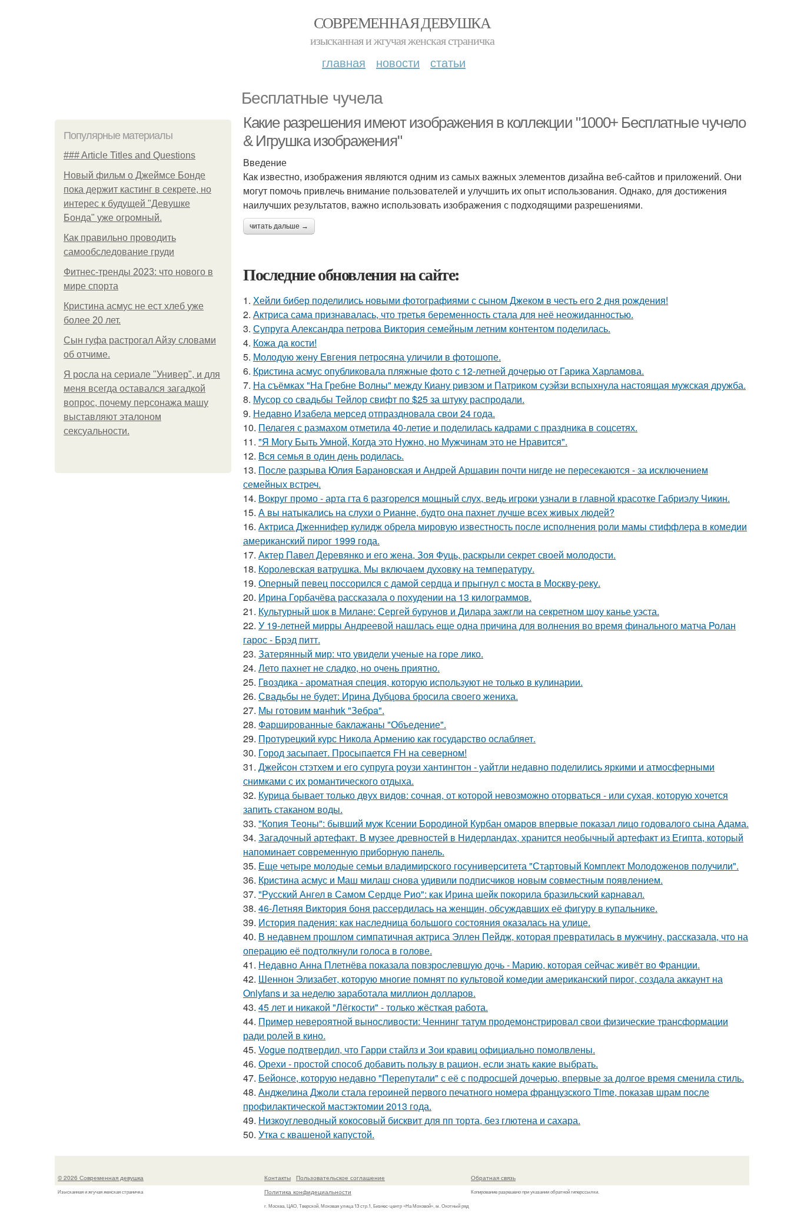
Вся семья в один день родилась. (331, 455)
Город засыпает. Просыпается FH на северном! (362, 752)
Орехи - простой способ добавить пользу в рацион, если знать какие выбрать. (428, 1063)
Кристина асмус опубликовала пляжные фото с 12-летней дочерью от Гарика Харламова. (448, 371)
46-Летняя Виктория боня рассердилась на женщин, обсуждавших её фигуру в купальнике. (457, 908)
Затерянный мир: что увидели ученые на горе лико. (370, 653)
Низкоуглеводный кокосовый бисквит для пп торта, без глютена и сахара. (419, 1120)
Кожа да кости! (285, 342)
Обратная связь (493, 1178)
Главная (344, 62)
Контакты (277, 1178)
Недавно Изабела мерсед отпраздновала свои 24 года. (374, 413)
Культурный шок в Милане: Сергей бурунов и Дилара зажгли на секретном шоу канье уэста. (458, 611)
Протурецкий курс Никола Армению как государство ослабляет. (397, 738)
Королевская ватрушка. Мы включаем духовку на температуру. (396, 569)
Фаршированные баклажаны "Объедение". (352, 724)
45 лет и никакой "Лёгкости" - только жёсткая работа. (373, 1007)
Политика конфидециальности (307, 1192)
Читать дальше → (279, 226)
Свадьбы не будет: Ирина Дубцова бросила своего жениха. (388, 696)
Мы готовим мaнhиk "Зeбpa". (321, 710)
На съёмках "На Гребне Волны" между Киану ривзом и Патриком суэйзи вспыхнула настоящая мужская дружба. (499, 385)
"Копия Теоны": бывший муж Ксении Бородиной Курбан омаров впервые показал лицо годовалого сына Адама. (503, 823)
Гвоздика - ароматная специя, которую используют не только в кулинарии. (420, 682)
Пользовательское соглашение (340, 1178)
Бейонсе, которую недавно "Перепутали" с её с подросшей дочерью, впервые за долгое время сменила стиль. (501, 1078)
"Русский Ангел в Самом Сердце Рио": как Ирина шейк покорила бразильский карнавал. (451, 894)
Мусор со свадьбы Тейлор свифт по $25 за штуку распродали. (388, 399)
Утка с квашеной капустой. (316, 1134)
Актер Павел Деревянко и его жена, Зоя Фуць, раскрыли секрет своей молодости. (437, 554)
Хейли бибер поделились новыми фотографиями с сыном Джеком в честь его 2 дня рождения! (460, 300)
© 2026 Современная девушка (101, 1178)
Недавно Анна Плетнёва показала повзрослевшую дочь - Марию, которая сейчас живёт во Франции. (479, 964)
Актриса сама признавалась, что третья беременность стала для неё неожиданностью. (443, 314)
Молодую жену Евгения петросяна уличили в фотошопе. (377, 356)
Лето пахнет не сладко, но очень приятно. (349, 668)
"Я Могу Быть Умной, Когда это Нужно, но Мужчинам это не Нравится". (412, 441)
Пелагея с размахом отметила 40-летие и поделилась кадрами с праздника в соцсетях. (447, 427)
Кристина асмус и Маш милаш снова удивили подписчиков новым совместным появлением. (460, 880)
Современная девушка (402, 22)
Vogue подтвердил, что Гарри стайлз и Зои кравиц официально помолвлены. (426, 1049)
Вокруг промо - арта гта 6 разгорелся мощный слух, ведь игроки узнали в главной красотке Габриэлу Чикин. (494, 498)
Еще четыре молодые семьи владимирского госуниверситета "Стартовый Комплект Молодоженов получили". (498, 865)
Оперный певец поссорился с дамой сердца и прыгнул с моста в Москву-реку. (429, 583)
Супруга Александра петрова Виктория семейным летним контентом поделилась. (431, 328)
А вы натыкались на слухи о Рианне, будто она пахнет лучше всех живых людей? (436, 512)
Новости (398, 62)
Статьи (448, 62)
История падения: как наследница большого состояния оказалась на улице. (424, 922)
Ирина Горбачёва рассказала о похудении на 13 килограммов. (394, 597)
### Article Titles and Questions (129, 155)
